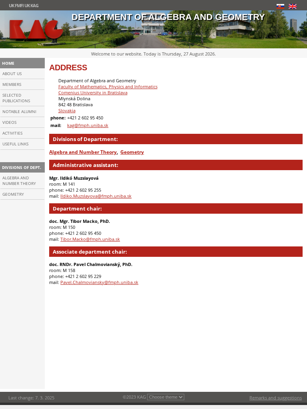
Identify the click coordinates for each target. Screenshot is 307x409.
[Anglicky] (292, 6)
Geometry (13, 194)
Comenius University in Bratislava (93, 92)
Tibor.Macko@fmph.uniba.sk (90, 239)
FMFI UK (22, 5)
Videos (9, 122)
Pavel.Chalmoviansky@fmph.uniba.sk (99, 282)
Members (11, 84)
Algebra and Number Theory (19, 180)
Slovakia (67, 110)
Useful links (15, 144)
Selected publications (16, 97)
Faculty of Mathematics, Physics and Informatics (107, 86)
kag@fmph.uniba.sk (87, 125)
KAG (34, 5)
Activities (12, 133)
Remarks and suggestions (275, 398)
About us (12, 73)
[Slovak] (280, 6)
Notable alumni (19, 111)
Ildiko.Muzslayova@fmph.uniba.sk (96, 196)
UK (11, 5)
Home (8, 63)
